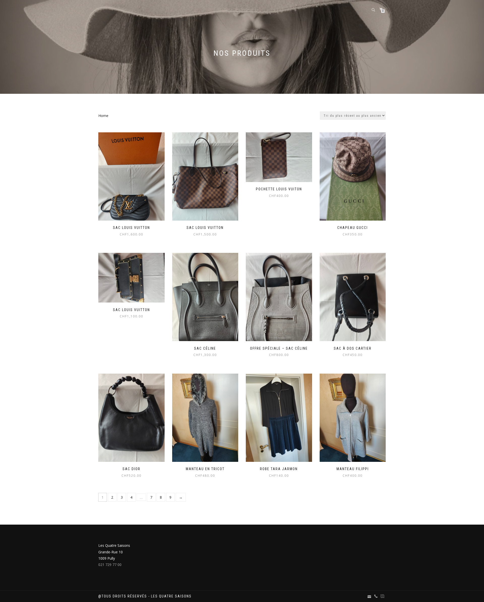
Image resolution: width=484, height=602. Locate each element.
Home (103, 115)
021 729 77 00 (110, 564)
